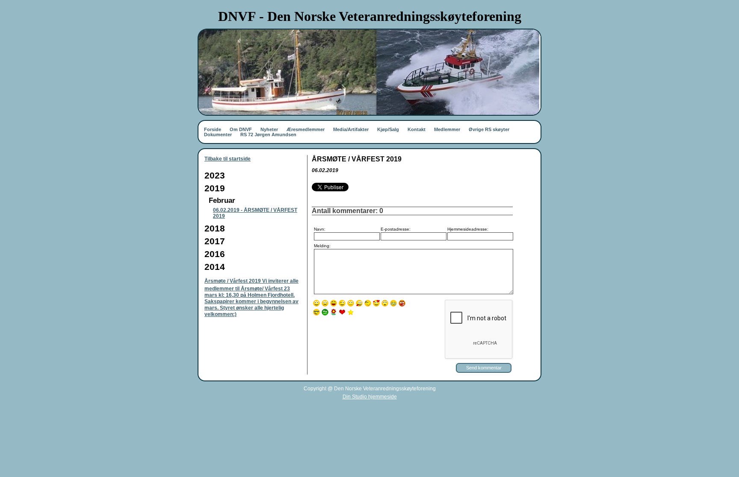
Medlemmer (447, 129)
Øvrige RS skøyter (489, 129)
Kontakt (417, 129)
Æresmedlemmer (306, 129)
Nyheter (269, 129)
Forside (212, 129)
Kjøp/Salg (388, 129)
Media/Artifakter (351, 129)
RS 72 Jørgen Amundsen (268, 134)
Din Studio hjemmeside (370, 397)
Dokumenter (218, 134)
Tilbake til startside (227, 159)
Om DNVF (241, 129)
